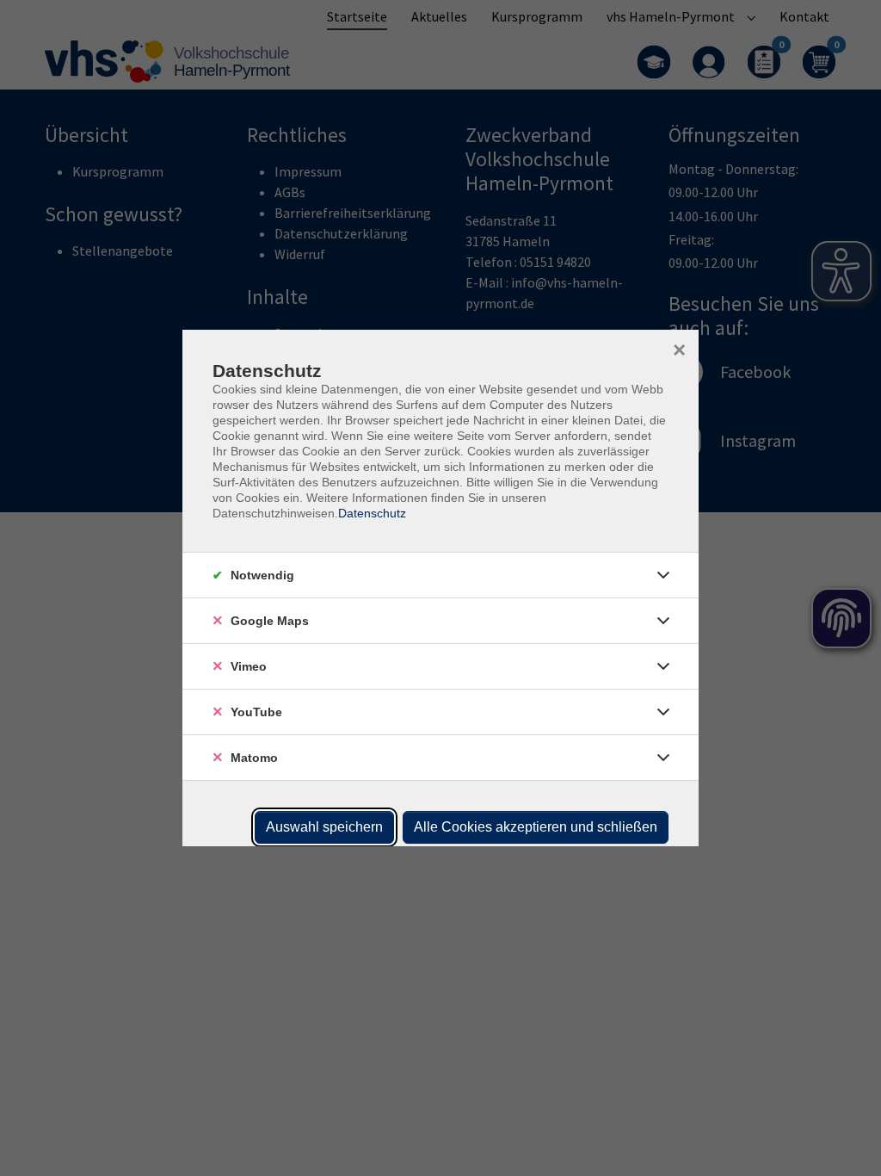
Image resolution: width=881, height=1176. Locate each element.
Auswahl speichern (324, 827)
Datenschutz (372, 513)
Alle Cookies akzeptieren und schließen (535, 827)
